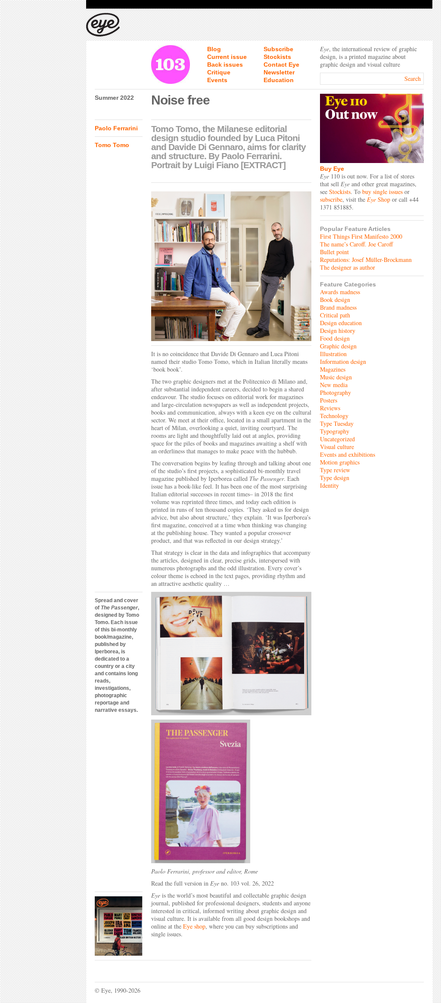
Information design (343, 361)
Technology (334, 416)
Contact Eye (281, 64)
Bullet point (334, 252)
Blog (214, 49)
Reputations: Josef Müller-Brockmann (366, 259)
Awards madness (340, 292)
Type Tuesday (337, 423)
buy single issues (382, 192)
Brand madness (338, 307)
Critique (218, 72)
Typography (334, 431)
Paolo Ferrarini (116, 128)
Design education (341, 323)
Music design (336, 377)
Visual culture (337, 447)
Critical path (335, 315)
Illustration (333, 354)
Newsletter (279, 72)
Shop (378, 199)
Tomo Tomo (112, 145)
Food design (335, 338)
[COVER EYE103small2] (119, 926)
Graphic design (338, 346)
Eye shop (194, 926)
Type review (335, 470)
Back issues (225, 64)
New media (334, 385)
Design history (337, 330)
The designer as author (347, 267)
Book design (335, 299)
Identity (329, 485)
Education (279, 80)
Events (217, 80)
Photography (335, 392)
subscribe (331, 199)
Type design (334, 478)
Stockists (277, 56)
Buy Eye (332, 168)
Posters (328, 400)
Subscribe (278, 49)
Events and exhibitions (347, 454)
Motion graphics (340, 462)
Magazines (332, 369)
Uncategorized (337, 439)
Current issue (227, 56)
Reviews (330, 408)
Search (412, 78)
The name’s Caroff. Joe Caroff (356, 244)
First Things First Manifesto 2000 (361, 236)
